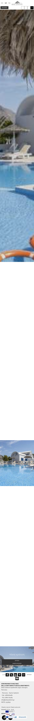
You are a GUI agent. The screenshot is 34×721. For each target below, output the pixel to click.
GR (6, 3)
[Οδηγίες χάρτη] (28, 7)
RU (9, 3)
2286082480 (9, 695)
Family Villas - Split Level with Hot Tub (17, 513)
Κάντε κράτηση (27, 508)
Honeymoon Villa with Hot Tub (17, 628)
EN (2, 3)
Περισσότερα (8, 481)
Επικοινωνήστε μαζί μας (10, 683)
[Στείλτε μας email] (25, 7)
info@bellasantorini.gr (7, 700)
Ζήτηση (17, 660)
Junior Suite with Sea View (17, 590)
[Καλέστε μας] (22, 7)
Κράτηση (4, 7)
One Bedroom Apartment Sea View (17, 552)
